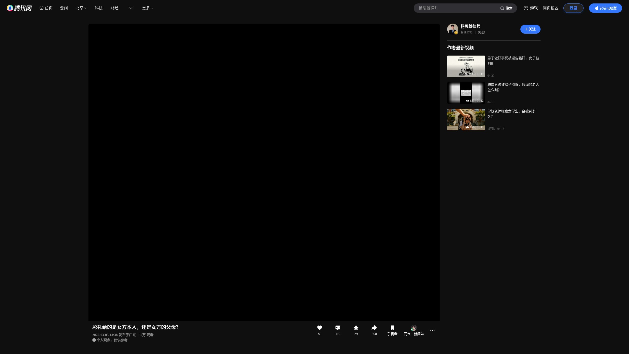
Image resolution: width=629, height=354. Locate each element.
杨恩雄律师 (470, 26)
